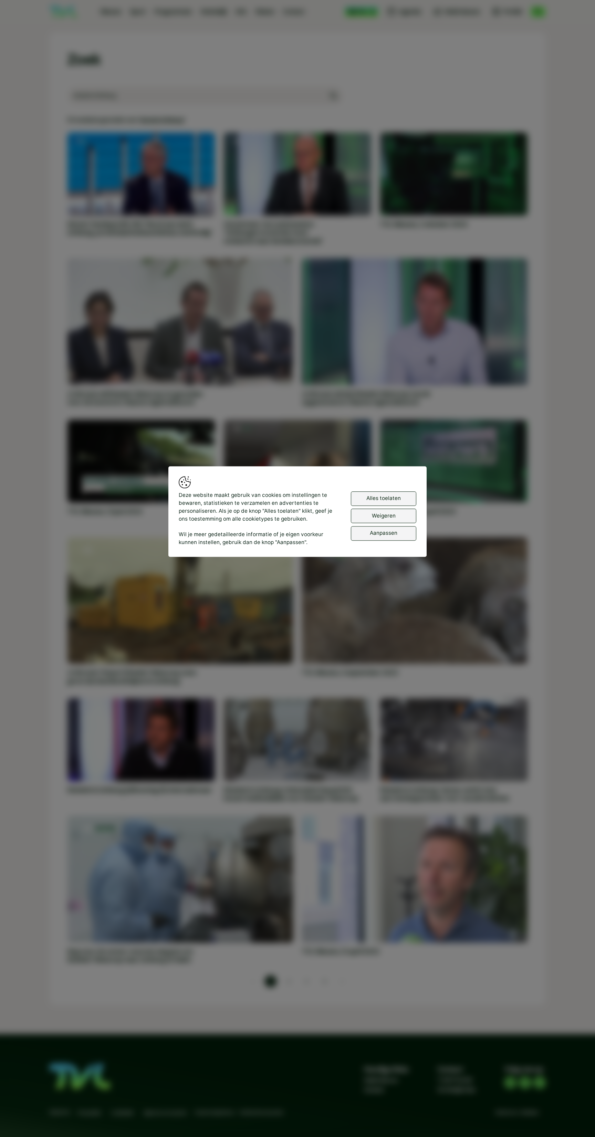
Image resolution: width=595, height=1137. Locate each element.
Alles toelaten (383, 498)
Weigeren (384, 515)
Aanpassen (383, 533)
